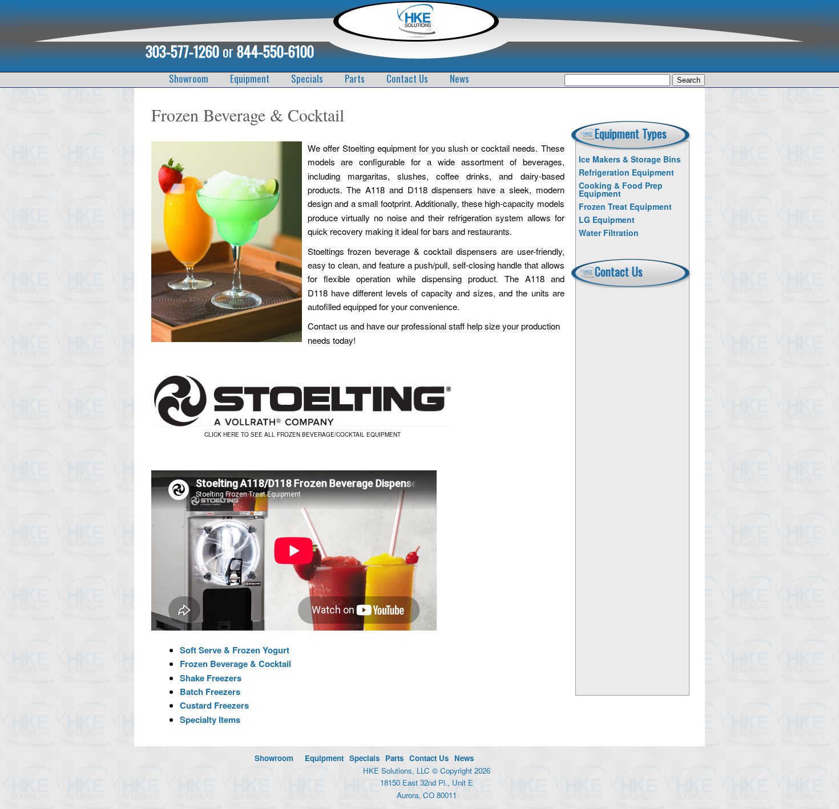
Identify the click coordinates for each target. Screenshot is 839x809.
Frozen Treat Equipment (625, 206)
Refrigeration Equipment (626, 172)
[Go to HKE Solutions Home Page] (416, 34)
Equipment (249, 78)
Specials (307, 78)
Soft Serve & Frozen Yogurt (234, 650)
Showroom (188, 78)
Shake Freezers (210, 678)
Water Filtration (609, 232)
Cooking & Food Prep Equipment (621, 189)
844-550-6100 (275, 51)
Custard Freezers (214, 705)
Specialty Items (210, 719)
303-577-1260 (182, 51)
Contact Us (407, 78)
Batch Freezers (210, 691)
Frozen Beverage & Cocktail (235, 663)
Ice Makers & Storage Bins (630, 159)
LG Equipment (607, 219)
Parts (355, 78)
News (459, 78)
